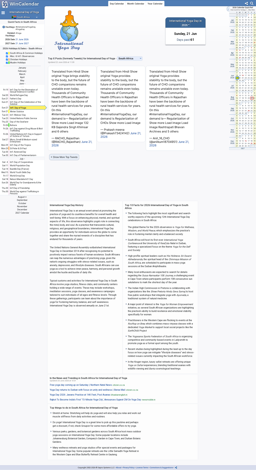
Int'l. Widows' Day (18, 115)
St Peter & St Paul (18, 148)
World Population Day (20, 165)
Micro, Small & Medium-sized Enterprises (23, 140)
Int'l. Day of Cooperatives (21, 162)
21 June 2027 (22, 43)
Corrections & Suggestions (161, 467)
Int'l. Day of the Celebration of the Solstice (25, 103)
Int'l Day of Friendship (20, 188)
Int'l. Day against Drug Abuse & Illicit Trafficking (26, 129)
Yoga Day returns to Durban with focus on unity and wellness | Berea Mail (94, 390)
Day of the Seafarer (19, 122)
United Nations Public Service (23, 118)
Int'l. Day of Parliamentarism (23, 155)
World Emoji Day (17, 176)
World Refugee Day (19, 95)
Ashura (13, 125)
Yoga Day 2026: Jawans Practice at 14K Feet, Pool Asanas (89, 394)
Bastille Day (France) (19, 169)
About (118, 467)
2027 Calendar (22, 213)
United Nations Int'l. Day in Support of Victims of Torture (26, 135)
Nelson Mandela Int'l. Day (21, 179)
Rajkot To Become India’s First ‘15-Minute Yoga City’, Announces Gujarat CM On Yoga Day (103, 399)
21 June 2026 (22, 39)
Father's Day (15, 98)
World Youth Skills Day (20, 172)
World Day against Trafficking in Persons (24, 192)
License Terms (142, 467)
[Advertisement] (128, 30)
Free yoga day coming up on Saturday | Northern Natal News (87, 385)
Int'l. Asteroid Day (18, 152)
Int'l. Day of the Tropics (20, 145)
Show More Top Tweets (64, 157)
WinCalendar (24, 4)
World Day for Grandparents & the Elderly (25, 183)
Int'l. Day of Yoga (18, 108)
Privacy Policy (128, 467)
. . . (22, 86)
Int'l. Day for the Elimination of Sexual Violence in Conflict (24, 91)
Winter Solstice (17, 111)
